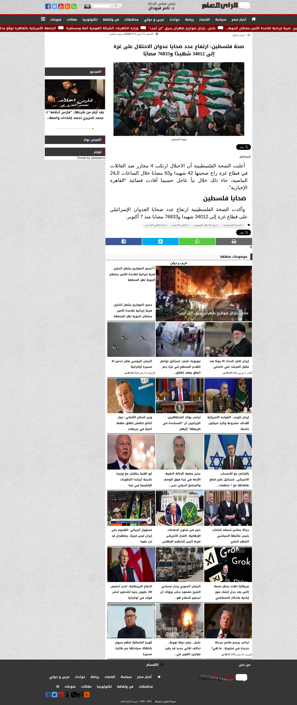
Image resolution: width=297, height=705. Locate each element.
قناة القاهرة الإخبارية (155, 225)
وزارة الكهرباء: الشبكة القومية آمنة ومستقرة (144, 28)
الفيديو (95, 71)
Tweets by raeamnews (91, 158)
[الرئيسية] (253, 19)
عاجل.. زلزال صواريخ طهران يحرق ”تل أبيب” (224, 28)
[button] (93, 128)
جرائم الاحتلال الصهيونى (205, 225)
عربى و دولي (238, 35)
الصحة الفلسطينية (232, 225)
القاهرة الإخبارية (179, 225)
